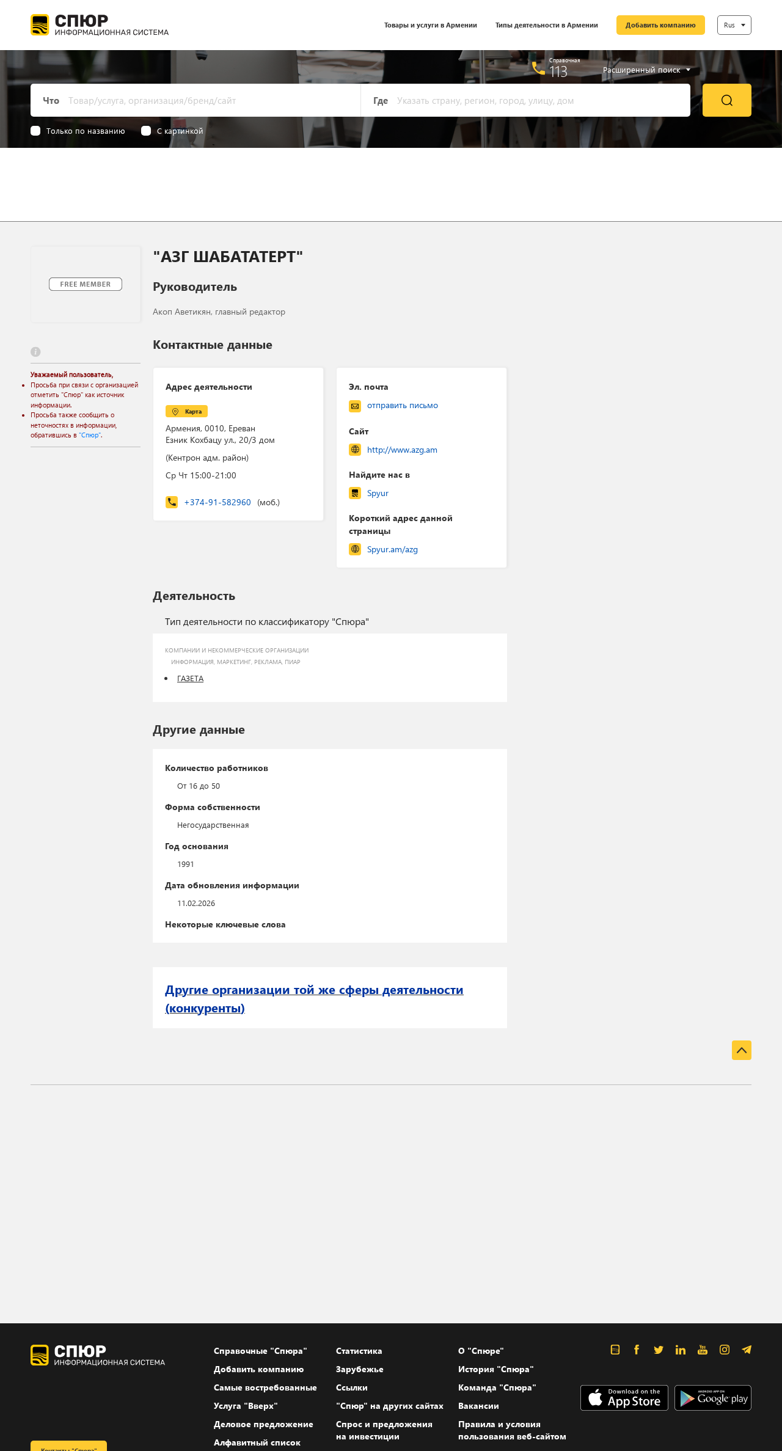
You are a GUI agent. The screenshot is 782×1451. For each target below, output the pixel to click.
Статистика (359, 1350)
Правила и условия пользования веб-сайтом (512, 1430)
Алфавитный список (257, 1442)
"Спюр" (90, 435)
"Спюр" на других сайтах (390, 1405)
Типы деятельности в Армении (546, 25)
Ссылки (352, 1387)
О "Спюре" (481, 1350)
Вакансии (478, 1405)
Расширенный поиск (641, 70)
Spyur (378, 493)
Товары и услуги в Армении (430, 25)
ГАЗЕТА (190, 678)
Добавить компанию (661, 25)
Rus (729, 25)
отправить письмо (402, 405)
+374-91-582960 (232, 502)
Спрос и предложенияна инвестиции (384, 1430)
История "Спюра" (496, 1369)
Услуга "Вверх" (246, 1405)
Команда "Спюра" (497, 1387)
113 (558, 71)
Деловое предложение (263, 1424)
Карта (193, 411)
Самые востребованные (265, 1387)
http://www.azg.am (402, 449)
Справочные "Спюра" (260, 1350)
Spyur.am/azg (392, 549)
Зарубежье (360, 1369)
